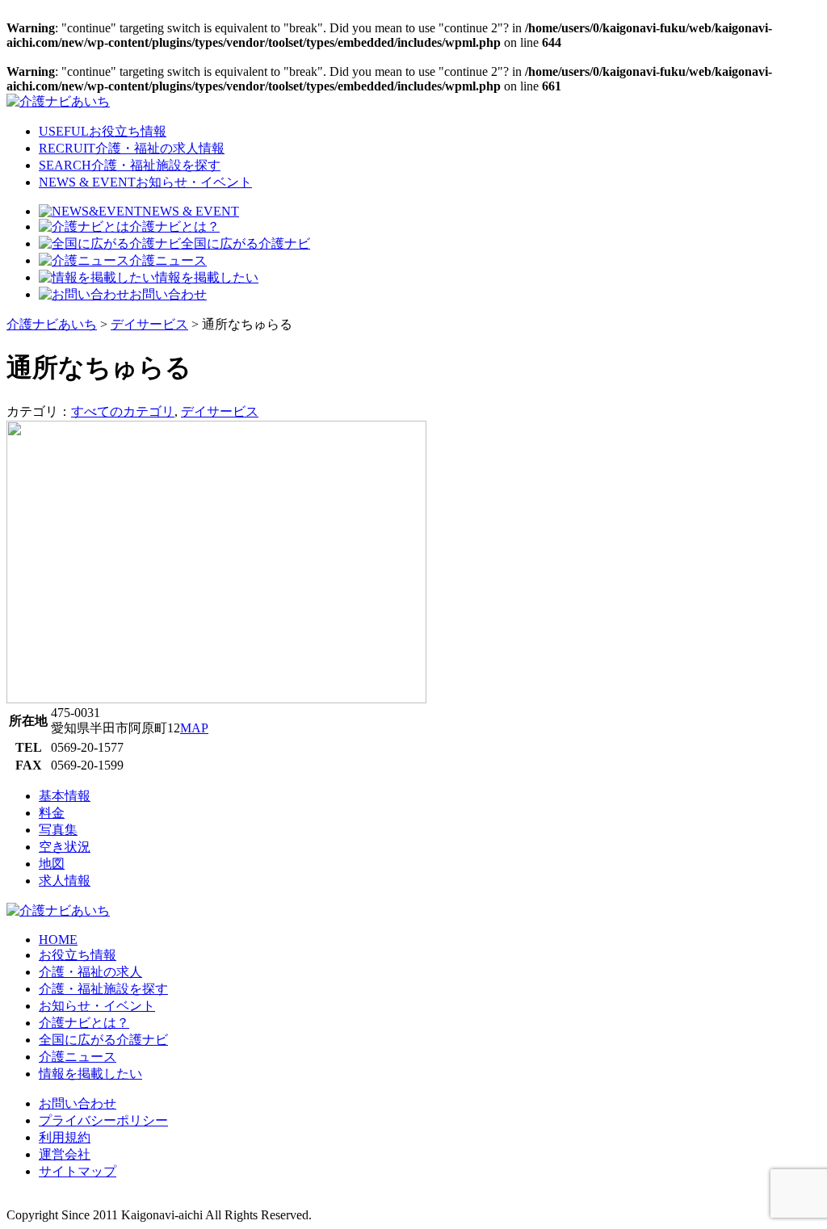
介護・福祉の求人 (90, 972)
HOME (58, 939)
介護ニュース (168, 260)
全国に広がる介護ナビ (245, 243)
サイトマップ (77, 1171)
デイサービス (219, 411)
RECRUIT (132, 148)
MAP (194, 728)
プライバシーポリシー (103, 1120)
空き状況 (64, 847)
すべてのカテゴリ (122, 411)
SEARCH (129, 165)
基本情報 (64, 796)
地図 (52, 863)
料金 (52, 813)
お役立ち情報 (77, 955)
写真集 (58, 830)
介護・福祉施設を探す (103, 989)
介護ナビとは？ (174, 226)
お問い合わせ (168, 294)
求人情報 (64, 880)
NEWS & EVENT (145, 182)
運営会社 (64, 1154)
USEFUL (102, 131)
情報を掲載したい (206, 277)
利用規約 (64, 1137)
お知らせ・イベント (97, 1006)
